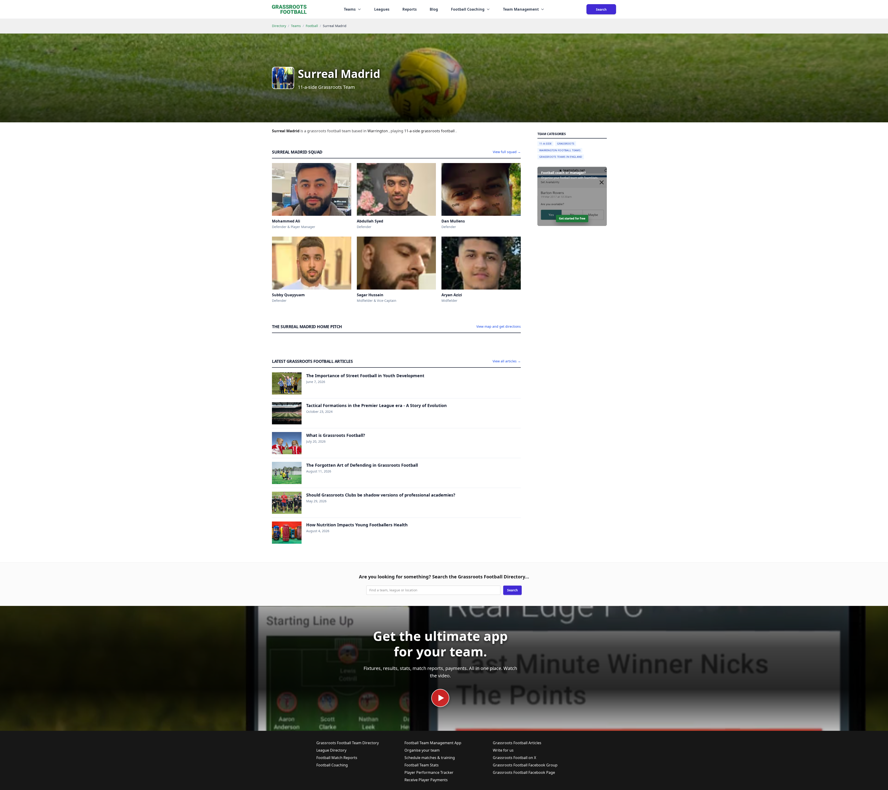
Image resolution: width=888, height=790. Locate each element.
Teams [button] (350, 9)
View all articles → (507, 361)
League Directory (331, 750)
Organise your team (422, 750)
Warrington (378, 130)
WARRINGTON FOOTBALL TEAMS (559, 150)
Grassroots (565, 143)
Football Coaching (332, 765)
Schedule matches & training (429, 757)
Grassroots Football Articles (517, 742)
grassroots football (438, 130)
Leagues (381, 9)
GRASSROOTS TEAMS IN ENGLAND (560, 156)
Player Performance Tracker (428, 772)
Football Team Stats (421, 765)
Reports (409, 9)
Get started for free (572, 218)
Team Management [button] (521, 9)
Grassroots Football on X (514, 757)
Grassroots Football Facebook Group (525, 765)
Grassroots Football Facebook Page (524, 772)
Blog (434, 9)
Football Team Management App (432, 742)
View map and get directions (498, 326)
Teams (296, 26)
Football (312, 26)
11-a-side (412, 130)
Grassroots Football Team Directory (347, 742)
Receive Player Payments (426, 779)
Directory (279, 26)
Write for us (503, 750)
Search (601, 9)
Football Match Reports (336, 757)
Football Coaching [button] (467, 9)
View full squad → (507, 152)
